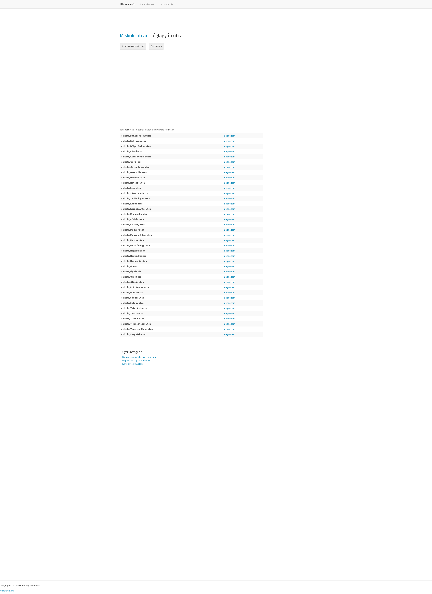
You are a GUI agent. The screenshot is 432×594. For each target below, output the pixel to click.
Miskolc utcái (133, 35)
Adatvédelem (7, 590)
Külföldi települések (132, 363)
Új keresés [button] (156, 46)
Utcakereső (127, 4)
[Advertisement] (181, 20)
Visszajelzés (167, 4)
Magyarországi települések (136, 360)
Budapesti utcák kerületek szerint (139, 357)
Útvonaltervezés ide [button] (133, 46)
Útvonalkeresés (148, 4)
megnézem (229, 135)
